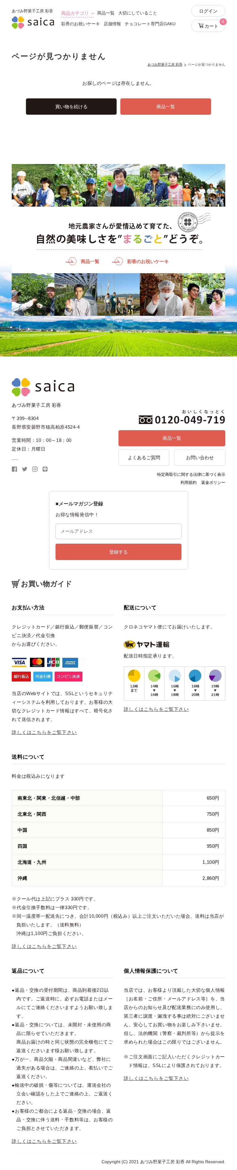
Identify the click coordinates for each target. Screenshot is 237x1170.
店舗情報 (112, 24)
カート (213, 24)
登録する (118, 551)
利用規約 (189, 482)
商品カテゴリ (75, 13)
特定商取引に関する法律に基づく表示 (191, 474)
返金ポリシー (213, 482)
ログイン (208, 11)
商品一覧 (105, 13)
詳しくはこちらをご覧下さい (44, 732)
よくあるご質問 (144, 457)
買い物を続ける (71, 106)
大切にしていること (137, 13)
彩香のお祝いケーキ (80, 24)
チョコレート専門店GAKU (150, 24)
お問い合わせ (200, 457)
